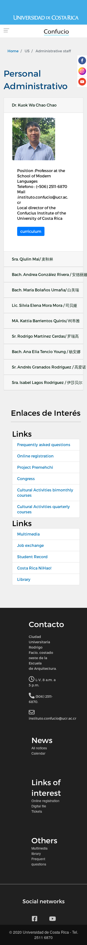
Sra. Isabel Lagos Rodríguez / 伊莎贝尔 (47, 382)
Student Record (32, 556)
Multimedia (28, 534)
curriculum (30, 231)
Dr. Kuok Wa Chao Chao (34, 105)
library (36, 853)
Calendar (38, 753)
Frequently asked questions (43, 444)
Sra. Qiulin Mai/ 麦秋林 (32, 259)
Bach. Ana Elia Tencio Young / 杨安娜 (46, 351)
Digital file (38, 806)
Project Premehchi (35, 467)
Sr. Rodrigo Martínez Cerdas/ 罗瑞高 (45, 336)
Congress (26, 478)
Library (23, 579)
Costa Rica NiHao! (34, 568)
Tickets (36, 811)
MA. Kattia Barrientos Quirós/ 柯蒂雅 (46, 320)
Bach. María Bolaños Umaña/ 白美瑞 (45, 290)
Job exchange (30, 545)
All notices (39, 747)
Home (13, 51)
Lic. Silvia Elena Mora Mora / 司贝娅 (44, 305)
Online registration (35, 456)
